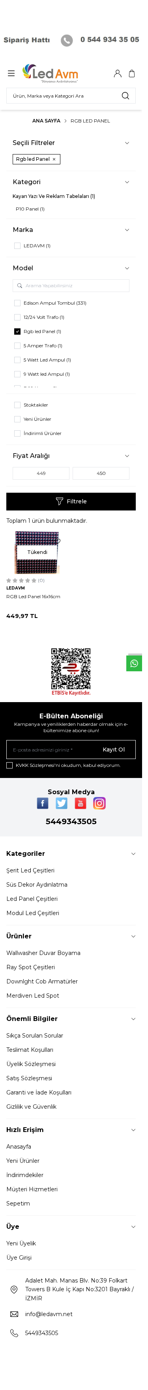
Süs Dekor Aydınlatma (36, 884)
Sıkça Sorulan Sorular (34, 1035)
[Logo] (60, 73)
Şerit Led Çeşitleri (30, 870)
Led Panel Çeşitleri (32, 898)
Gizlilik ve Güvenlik (31, 1106)
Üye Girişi (19, 1257)
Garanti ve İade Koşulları (38, 1092)
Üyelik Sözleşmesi (31, 1064)
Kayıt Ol (114, 749)
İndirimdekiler (24, 1175)
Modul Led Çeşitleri (32, 913)
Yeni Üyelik (21, 1243)
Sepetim (18, 1203)
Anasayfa (18, 1146)
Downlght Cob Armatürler (42, 981)
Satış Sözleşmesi (29, 1078)
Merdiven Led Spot (32, 995)
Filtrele (77, 501)
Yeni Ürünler (22, 1160)
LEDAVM (15, 588)
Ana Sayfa (46, 121)
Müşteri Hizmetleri (32, 1189)
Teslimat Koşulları (29, 1049)
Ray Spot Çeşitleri (30, 967)
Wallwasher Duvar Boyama (43, 953)
